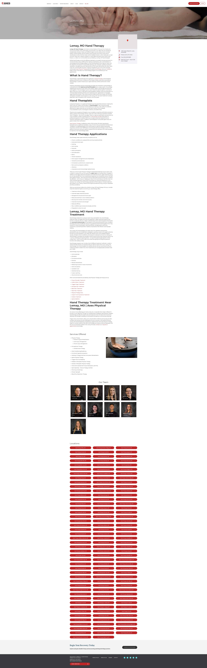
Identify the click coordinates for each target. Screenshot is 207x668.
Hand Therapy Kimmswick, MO (80, 542)
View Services (75, 664)
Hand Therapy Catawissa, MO (126, 473)
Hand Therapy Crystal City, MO (80, 490)
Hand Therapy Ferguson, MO (103, 508)
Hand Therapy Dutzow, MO (103, 499)
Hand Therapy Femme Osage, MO (126, 503)
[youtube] (133, 657)
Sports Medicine (76, 299)
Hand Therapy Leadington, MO (80, 551)
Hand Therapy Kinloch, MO (103, 542)
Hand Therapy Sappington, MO (126, 594)
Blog (77, 3)
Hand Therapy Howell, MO (126, 529)
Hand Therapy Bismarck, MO (126, 460)
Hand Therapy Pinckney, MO (126, 585)
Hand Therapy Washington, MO (126, 620)
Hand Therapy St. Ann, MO (80, 602)
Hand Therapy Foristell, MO (126, 512)
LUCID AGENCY (78, 659)
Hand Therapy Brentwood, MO (103, 469)
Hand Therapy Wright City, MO (103, 637)
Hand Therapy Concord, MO (126, 482)
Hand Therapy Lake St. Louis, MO (103, 546)
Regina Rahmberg (127, 413)
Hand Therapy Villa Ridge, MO (80, 620)
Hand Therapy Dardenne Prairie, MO (103, 490)
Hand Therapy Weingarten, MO (103, 624)
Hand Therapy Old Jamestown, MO (103, 576)
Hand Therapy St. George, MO (103, 607)
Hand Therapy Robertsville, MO (80, 594)
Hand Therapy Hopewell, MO (80, 529)
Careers (202, 3)
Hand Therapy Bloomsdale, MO (103, 465)
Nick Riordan (109, 413)
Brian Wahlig (92, 396)
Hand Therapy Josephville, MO (103, 538)
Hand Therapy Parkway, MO (80, 585)
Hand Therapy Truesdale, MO (80, 615)
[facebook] (124, 657)
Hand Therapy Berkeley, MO (103, 460)
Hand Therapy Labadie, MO (80, 546)
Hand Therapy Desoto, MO (126, 495)
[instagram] (136, 657)
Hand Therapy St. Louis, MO (126, 607)
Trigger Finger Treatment (78, 284)
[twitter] (130, 657)
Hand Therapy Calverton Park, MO (80, 473)
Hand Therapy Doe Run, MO (80, 499)
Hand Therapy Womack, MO (126, 632)
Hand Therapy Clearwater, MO (80, 482)
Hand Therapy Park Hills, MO (126, 581)
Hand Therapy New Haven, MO (126, 568)
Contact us (109, 69)
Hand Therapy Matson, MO (80, 564)
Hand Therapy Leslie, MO (80, 555)
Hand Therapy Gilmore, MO (80, 516)
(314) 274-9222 (128, 54)
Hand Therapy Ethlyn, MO (80, 503)
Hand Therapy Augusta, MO (126, 452)
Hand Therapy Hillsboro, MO (103, 525)
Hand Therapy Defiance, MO (126, 490)
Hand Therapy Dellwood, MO (80, 495)
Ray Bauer (125, 396)
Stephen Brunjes (76, 396)
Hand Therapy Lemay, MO (126, 551)
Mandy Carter (109, 396)
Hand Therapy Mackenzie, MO (103, 555)
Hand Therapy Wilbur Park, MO (103, 632)
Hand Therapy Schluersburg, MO (80, 598)
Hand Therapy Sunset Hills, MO (103, 611)
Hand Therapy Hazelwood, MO (103, 521)
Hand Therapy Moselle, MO (80, 568)
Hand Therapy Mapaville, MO (126, 555)
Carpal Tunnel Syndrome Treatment (80, 294)
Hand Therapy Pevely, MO (103, 585)
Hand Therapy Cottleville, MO (80, 486)
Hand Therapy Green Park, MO (80, 521)
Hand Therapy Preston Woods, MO (126, 589)
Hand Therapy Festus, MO (126, 508)
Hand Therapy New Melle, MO (80, 572)
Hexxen (80, 660)
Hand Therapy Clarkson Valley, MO (126, 478)
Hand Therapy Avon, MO (80, 456)
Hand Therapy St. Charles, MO (103, 602)
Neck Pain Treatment (77, 290)
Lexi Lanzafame (76, 430)
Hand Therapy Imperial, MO (80, 533)
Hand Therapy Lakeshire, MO (126, 546)
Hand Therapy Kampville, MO (126, 538)
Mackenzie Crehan (77, 413)
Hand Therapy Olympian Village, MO (80, 581)
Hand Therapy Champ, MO (80, 478)
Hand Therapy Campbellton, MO (103, 473)
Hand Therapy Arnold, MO (103, 452)
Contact (81, 3)
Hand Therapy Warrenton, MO (103, 620)
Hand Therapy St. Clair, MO (126, 602)
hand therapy (98, 69)
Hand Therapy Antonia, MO (126, 447)
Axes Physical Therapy (81, 69)
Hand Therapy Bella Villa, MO (80, 460)
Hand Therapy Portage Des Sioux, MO (80, 589)
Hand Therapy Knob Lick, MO (126, 542)
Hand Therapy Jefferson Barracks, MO (80, 538)
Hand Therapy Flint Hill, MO (80, 512)
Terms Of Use (104, 657)
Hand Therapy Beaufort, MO (126, 456)
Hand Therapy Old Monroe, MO (126, 576)
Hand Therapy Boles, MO (126, 465)
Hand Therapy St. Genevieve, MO (80, 607)
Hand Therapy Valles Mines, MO (126, 615)
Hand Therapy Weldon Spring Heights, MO (126, 624)
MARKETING (74, 660)
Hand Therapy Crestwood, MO (103, 486)
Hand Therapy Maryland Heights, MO (126, 559)
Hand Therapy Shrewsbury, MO (103, 598)
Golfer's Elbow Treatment (78, 282)
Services (49, 3)
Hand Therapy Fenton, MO (80, 508)
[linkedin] (127, 657)
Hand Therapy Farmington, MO (103, 503)
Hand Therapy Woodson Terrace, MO (80, 637)
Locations (55, 3)
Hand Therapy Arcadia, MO (80, 452)
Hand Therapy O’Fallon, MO (126, 572)
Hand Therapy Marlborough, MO (80, 559)
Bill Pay (86, 3)
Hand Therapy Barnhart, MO (103, 456)
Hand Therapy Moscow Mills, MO (126, 564)
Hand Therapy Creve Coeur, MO (126, 486)
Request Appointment (194, 3)
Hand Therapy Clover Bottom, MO (103, 482)
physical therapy (99, 78)
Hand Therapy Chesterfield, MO (103, 478)
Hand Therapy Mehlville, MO (103, 564)
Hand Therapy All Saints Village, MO (103, 447)
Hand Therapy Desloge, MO (103, 495)
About (72, 3)
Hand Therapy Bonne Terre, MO (80, 469)
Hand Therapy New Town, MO (103, 572)
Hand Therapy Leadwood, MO (103, 551)
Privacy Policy (96, 657)
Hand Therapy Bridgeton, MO (126, 469)
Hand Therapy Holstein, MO (126, 525)
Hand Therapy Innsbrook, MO (103, 533)
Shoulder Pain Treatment (78, 286)
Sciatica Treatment (76, 297)
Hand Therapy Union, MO (103, 615)
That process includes (96, 116)
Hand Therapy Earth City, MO (126, 499)
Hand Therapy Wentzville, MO (103, 628)
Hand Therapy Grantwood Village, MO (103, 516)
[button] (127, 41)
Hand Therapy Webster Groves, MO (80, 624)
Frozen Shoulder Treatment (78, 280)
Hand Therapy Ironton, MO (126, 533)
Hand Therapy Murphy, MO (103, 568)
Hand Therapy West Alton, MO (126, 628)
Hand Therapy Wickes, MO (80, 632)
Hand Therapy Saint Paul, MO (103, 594)
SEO (70, 660)
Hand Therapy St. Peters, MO (80, 611)
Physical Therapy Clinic (77, 292)
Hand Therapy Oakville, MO (80, 576)
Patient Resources (64, 3)
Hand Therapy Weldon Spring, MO (80, 628)
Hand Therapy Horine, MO (103, 529)
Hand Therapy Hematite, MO (126, 521)
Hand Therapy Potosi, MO (103, 589)
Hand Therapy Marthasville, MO (103, 559)
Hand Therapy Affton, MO (80, 447)
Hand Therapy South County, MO (126, 598)
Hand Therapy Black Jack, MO (80, 465)
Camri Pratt (92, 413)
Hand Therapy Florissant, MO (103, 512)
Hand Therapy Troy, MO (126, 611)
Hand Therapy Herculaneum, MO (80, 525)
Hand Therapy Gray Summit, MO (126, 516)
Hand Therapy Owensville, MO (103, 581)
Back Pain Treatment (77, 288)
